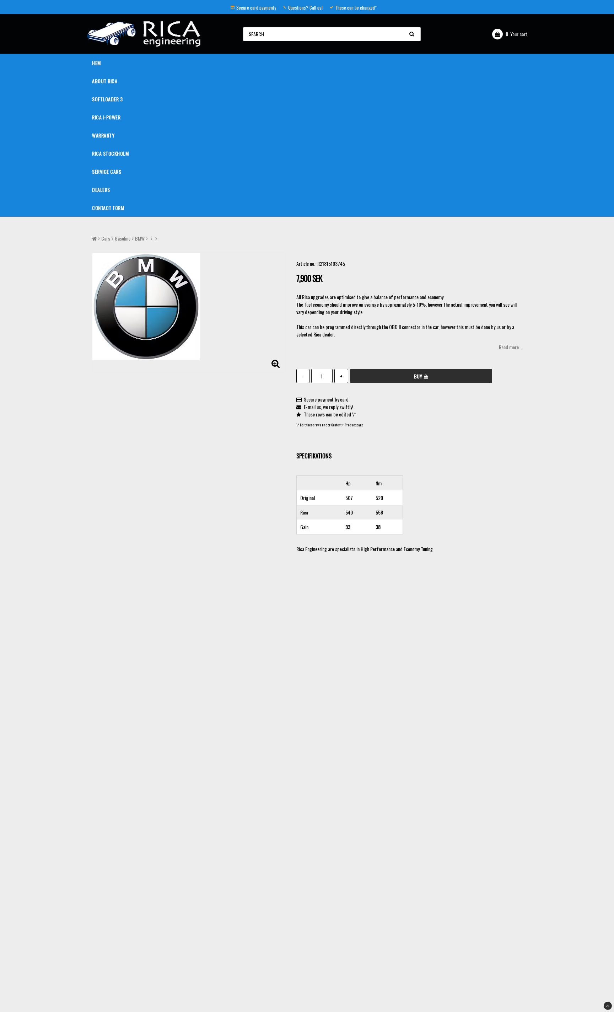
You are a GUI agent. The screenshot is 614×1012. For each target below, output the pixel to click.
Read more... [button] (510, 347)
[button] (509, 34)
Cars (105, 238)
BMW (140, 238)
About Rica (104, 81)
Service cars (106, 171)
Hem (96, 62)
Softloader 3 (107, 99)
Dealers (101, 189)
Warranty (103, 135)
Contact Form (108, 207)
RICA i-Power (106, 117)
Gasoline (122, 238)
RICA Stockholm (110, 153)
